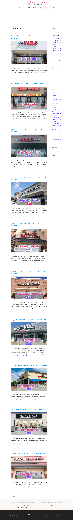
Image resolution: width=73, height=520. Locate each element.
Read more (13, 120)
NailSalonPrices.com (14, 502)
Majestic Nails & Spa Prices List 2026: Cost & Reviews (28, 178)
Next (15, 496)
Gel (29, 7)
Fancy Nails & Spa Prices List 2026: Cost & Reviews (57, 119)
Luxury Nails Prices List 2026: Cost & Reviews (29, 365)
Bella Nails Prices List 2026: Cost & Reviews (28, 84)
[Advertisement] (36, 17)
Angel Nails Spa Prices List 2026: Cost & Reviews (57, 131)
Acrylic (24, 7)
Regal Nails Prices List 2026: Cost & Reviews (28, 409)
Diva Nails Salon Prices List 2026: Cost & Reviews (27, 37)
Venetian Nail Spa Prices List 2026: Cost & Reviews (57, 113)
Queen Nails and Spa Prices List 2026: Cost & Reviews (57, 84)
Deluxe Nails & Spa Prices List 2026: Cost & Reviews (28, 272)
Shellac (40, 7)
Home (20, 7)
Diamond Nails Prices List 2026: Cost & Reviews (26, 224)
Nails (53, 155)
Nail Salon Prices (36, 514)
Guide (53, 7)
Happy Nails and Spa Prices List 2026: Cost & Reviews (57, 93)
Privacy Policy (36, 512)
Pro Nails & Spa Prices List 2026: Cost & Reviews (26, 130)
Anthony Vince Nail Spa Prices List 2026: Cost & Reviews (57, 125)
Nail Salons (46, 7)
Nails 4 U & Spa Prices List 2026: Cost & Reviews (57, 107)
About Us (31, 512)
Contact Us (41, 512)
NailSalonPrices (11, 515)
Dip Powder (34, 7)
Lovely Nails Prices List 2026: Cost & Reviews (28, 453)
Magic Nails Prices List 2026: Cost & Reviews (28, 319)
